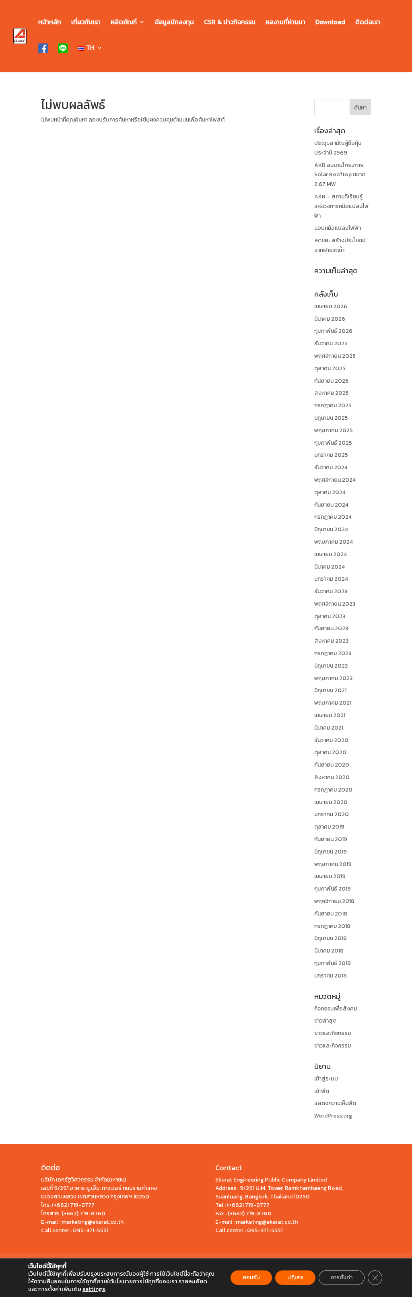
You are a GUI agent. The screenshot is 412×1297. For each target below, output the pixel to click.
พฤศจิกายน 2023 (334, 604)
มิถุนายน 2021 (330, 690)
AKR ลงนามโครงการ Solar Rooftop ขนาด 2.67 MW (339, 175)
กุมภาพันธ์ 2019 (332, 889)
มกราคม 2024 (331, 579)
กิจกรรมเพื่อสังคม (335, 1008)
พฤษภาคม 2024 (333, 542)
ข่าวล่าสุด (325, 1021)
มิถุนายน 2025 (331, 418)
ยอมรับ (251, 1277)
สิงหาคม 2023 (331, 641)
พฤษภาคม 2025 (333, 430)
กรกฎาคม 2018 (332, 926)
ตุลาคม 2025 (330, 368)
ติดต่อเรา (367, 23)
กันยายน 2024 (331, 505)
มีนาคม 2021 (328, 728)
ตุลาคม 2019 (329, 827)
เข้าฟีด (321, 1091)
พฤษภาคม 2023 (333, 678)
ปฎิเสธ (295, 1277)
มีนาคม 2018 (329, 950)
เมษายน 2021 (329, 715)
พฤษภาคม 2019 (333, 864)
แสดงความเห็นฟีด (335, 1103)
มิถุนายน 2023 (331, 666)
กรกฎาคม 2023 (332, 653)
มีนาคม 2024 (329, 567)
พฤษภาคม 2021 (332, 703)
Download (330, 23)
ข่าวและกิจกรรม (332, 1033)
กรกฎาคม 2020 (333, 790)
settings (93, 1289)
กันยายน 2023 (331, 628)
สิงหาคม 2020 (332, 777)
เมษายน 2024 (330, 554)
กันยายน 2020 (331, 765)
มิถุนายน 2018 (330, 938)
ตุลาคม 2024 (330, 492)
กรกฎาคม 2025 (333, 405)
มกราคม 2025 (331, 455)
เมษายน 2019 (330, 876)
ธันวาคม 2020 (331, 740)
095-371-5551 (90, 1230)
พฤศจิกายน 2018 (334, 901)
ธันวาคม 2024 (331, 467)
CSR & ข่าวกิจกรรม (229, 23)
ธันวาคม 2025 (331, 343)
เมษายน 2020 (331, 802)
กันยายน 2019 (330, 839)
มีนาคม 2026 (329, 319)
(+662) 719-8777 (73, 1205)
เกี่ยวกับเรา (86, 23)
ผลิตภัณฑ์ (124, 23)
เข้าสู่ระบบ (326, 1078)
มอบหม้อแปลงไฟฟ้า (337, 228)
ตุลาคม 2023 (329, 616)
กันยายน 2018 (330, 913)
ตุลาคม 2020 (330, 752)
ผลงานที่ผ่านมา (285, 23)
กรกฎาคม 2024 (333, 517)
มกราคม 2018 (330, 975)
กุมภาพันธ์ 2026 (333, 331)
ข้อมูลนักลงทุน (174, 23)
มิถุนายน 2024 (331, 529)
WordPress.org (333, 1115)
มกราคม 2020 (331, 814)
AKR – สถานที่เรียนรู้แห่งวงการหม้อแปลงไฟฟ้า (341, 206)
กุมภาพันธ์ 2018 (332, 963)
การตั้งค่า (341, 1277)
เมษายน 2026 (330, 306)
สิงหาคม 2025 (331, 393)
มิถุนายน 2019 (330, 851)
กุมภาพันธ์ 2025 (333, 443)
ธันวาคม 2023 (330, 591)
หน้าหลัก (49, 23)
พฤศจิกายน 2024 (335, 480)
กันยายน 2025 (331, 381)
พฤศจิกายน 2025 (335, 356)
